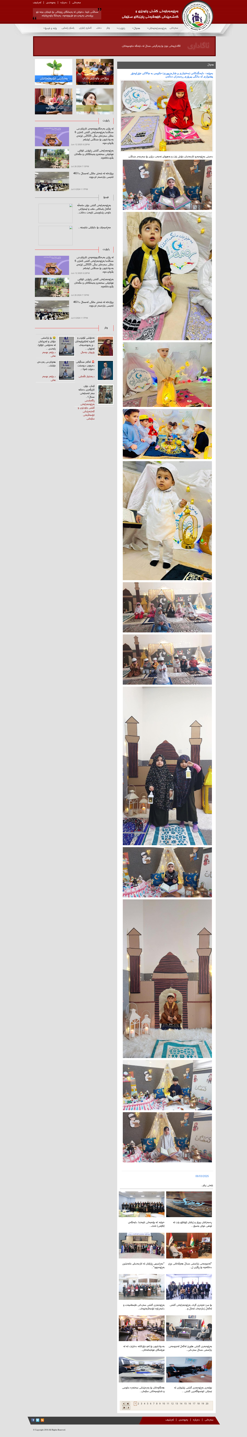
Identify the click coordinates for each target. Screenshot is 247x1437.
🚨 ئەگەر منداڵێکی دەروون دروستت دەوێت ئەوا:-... (85, 365)
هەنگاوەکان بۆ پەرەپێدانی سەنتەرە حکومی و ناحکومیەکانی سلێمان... (143, 1389)
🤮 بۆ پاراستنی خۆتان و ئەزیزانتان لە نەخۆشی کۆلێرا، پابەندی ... (46, 343)
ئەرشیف (37, 3)
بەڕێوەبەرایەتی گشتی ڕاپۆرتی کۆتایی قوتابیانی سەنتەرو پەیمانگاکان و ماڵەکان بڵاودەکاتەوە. (94, 154)
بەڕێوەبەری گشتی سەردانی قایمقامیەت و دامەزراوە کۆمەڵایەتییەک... (144, 1307)
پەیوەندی (51, 3)
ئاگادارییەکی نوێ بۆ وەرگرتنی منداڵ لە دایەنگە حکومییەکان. (151, 46)
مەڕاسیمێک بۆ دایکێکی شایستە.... (94, 227)
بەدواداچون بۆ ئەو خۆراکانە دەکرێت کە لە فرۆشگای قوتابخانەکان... (144, 1348)
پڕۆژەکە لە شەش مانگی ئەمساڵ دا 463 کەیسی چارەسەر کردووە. (93, 175)
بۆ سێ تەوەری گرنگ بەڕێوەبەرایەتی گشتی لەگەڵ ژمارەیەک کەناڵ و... (191, 1307)
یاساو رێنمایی (67, 28)
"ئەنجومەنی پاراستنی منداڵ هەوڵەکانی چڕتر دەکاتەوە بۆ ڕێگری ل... (190, 1265)
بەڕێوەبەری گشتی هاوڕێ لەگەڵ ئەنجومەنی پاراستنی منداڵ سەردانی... (190, 1348)
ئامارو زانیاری (85, 28)
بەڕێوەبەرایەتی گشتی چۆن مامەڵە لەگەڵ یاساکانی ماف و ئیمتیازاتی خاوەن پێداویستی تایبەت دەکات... (94, 209)
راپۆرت (121, 28)
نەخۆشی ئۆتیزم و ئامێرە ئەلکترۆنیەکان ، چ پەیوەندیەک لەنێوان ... (85, 343)
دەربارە (63, 3)
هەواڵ (137, 28)
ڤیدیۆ (106, 197)
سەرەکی (76, 3)
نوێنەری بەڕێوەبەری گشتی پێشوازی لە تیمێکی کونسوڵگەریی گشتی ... (193, 1389)
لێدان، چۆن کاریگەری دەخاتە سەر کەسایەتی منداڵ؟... (86, 391)
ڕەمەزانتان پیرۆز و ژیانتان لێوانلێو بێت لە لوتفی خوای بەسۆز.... (192, 1224)
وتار (108, 28)
